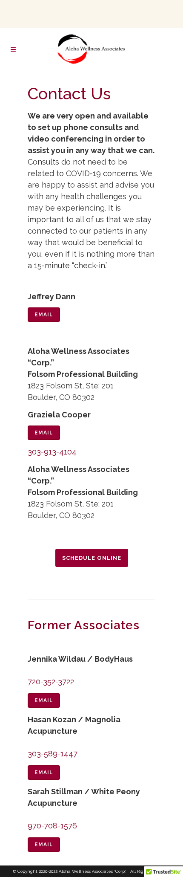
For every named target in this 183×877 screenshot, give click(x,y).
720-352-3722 (51, 681)
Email (43, 315)
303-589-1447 (52, 753)
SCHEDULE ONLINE (91, 558)
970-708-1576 (52, 825)
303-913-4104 (52, 451)
